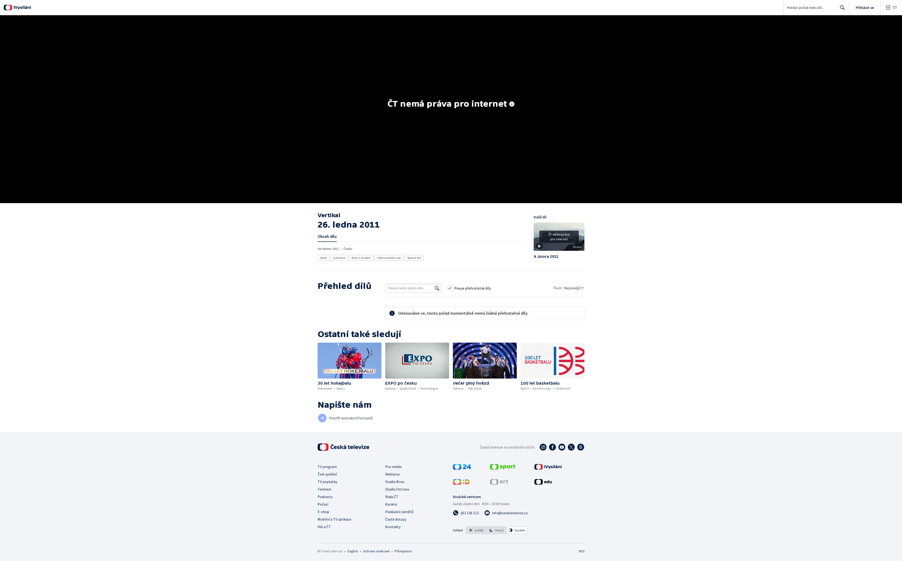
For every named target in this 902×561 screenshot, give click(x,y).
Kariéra (391, 504)
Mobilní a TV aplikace (334, 519)
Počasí (323, 504)
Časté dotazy (395, 519)
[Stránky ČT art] (499, 483)
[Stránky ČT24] (462, 468)
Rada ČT (391, 496)
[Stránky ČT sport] (502, 468)
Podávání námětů (399, 511)
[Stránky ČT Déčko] (461, 483)
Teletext (324, 489)
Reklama (392, 474)
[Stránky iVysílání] (548, 468)
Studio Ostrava (397, 489)
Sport (323, 257)
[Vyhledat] (437, 288)
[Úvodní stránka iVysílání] (22, 7)
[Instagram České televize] (543, 447)
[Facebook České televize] (552, 447)
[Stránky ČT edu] (543, 483)
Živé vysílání (327, 474)
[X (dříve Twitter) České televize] (571, 447)
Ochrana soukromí (376, 551)
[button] (559, 238)
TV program (327, 466)
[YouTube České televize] (562, 447)
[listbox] (497, 530)
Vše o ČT (324, 526)
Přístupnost (403, 551)
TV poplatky (327, 481)
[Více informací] (512, 104)
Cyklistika (339, 257)
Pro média (393, 466)
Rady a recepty (361, 257)
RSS (582, 551)
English (353, 551)
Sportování (414, 257)
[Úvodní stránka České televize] (344, 447)
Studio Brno (394, 481)
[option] (476, 530)
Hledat (842, 7)
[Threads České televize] (580, 447)
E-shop (323, 511)
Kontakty (392, 526)
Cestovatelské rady (389, 257)
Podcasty (325, 496)
